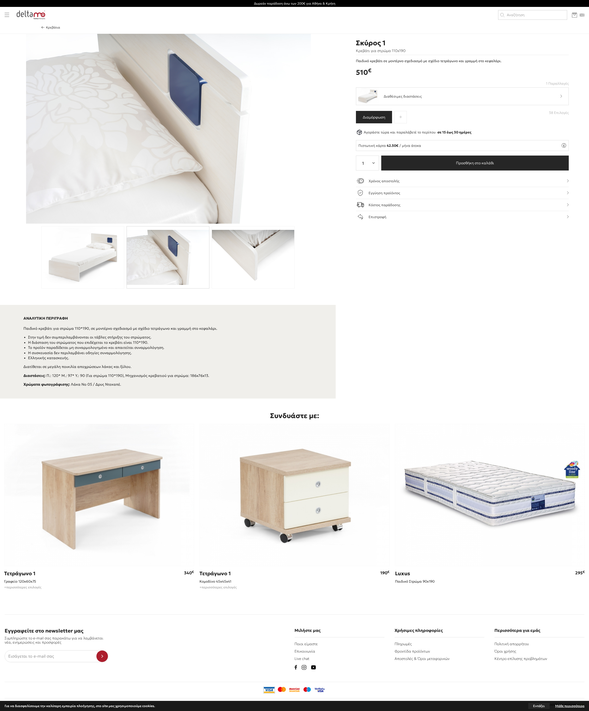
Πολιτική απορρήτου (511, 644)
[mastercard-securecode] (294, 690)
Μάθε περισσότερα (569, 706)
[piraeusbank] (320, 690)
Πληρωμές (403, 644)
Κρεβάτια (53, 27)
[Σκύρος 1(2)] (168, 129)
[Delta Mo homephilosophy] (31, 15)
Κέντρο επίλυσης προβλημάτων (520, 658)
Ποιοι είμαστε (306, 644)
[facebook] (295, 667)
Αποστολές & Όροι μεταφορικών (422, 658)
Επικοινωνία (304, 651)
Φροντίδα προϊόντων (412, 651)
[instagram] (304, 667)
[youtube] (313, 667)
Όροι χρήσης (505, 651)
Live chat (301, 658)
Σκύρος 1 (371, 43)
